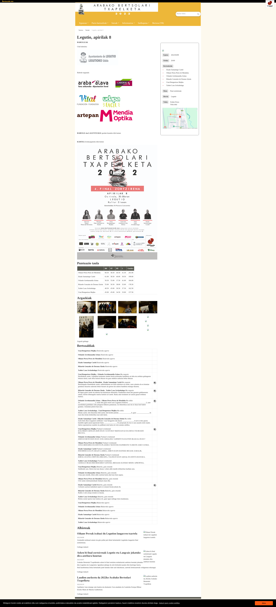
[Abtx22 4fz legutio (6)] (107, 335)
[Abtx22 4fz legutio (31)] (127, 308)
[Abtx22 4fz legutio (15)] (146, 322)
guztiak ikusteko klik (99, 133)
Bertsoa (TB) (158, 23)
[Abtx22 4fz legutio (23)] (148, 318)
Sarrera (81, 30)
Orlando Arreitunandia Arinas (88, 280)
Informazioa (128, 23)
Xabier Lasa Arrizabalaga (87, 288)
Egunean (83, 23)
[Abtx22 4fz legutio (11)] (148, 331)
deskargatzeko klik (90, 142)
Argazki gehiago (82, 341)
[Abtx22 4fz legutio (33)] (107, 308)
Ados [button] (264, 603)
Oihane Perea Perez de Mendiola (89, 273)
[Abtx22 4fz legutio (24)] (86, 328)
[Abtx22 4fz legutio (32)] (86, 308)
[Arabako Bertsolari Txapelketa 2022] (138, 9)
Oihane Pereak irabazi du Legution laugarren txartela (107, 533)
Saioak (114, 23)
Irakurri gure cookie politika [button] (169, 603)
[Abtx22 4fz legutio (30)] (148, 308)
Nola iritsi (173, 104)
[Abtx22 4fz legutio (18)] (148, 327)
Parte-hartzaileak (99, 23)
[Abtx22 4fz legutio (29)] (107, 323)
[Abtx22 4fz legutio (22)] (127, 323)
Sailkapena (143, 23)
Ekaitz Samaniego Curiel (86, 276)
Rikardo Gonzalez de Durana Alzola (90, 284)
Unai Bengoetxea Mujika (86, 292)
